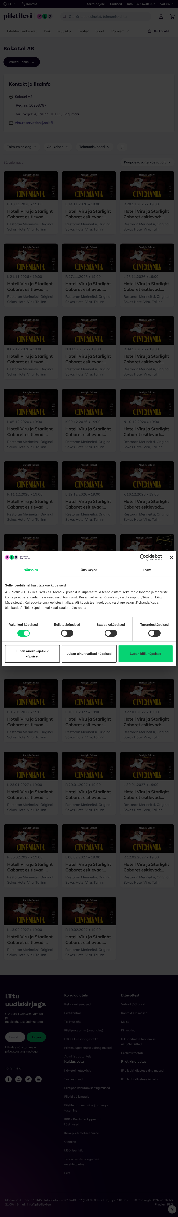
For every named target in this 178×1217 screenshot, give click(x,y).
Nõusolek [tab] (31, 570)
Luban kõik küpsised (146, 653)
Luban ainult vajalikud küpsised (32, 653)
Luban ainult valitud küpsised (89, 653)
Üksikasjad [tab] (89, 570)
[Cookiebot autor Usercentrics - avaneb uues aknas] (143, 557)
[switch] (67, 633)
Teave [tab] (147, 570)
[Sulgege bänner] (171, 557)
